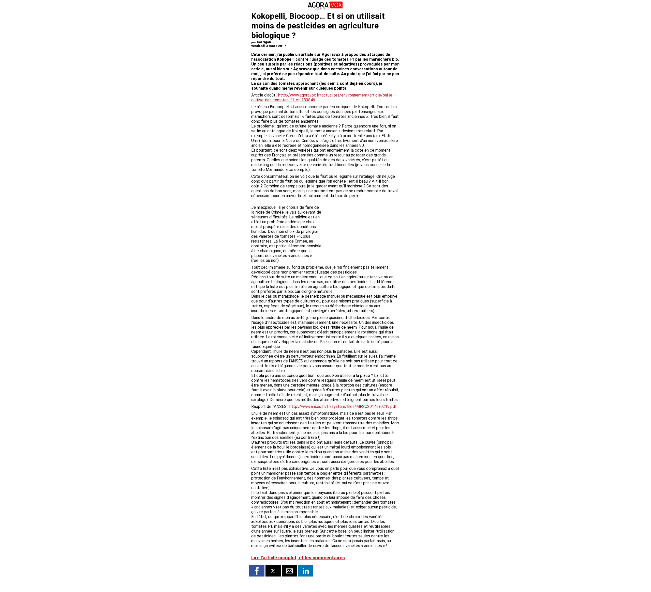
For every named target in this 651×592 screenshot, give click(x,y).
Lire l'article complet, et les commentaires (298, 558)
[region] (361, 226)
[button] (256, 571)
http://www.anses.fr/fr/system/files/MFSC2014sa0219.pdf (343, 406)
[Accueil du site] (325, 8)
